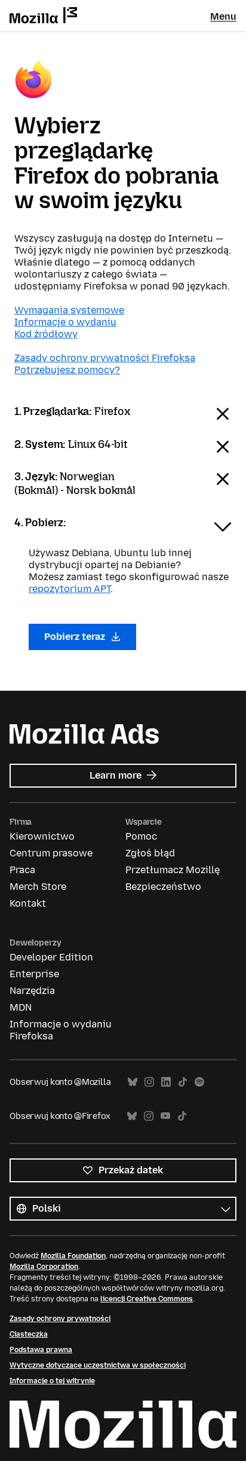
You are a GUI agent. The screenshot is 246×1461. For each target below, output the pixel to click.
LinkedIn (166, 1082)
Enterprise (34, 974)
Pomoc (141, 836)
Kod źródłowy (46, 334)
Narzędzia (32, 990)
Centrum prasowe (51, 853)
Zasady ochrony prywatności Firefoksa (104, 358)
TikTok (183, 1082)
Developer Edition (51, 957)
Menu (223, 16)
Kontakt (28, 903)
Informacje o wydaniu (65, 322)
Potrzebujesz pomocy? (67, 370)
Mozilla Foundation (73, 1256)
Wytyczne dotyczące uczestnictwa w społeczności (98, 1365)
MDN (21, 1007)
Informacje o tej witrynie (52, 1381)
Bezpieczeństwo (163, 886)
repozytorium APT (69, 588)
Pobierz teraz (75, 636)
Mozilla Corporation (44, 1266)
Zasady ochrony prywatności (60, 1318)
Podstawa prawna (41, 1350)
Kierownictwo (42, 836)
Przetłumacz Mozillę (172, 870)
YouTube (165, 1116)
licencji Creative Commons (146, 1299)
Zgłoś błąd (150, 853)
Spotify (199, 1082)
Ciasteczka (29, 1334)
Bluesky (132, 1082)
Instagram (149, 1082)
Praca (22, 870)
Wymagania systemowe (69, 310)
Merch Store (38, 886)
